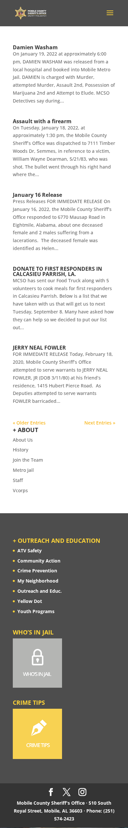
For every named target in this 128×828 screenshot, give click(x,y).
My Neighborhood (37, 581)
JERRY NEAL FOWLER (39, 347)
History (20, 450)
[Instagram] (82, 792)
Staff (18, 480)
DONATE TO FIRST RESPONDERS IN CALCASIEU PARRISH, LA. (57, 271)
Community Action (38, 561)
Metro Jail (23, 470)
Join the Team (28, 460)
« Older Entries (29, 423)
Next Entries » (99, 423)
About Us (23, 440)
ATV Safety (29, 550)
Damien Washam (35, 47)
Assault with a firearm (42, 121)
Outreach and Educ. (39, 591)
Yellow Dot (29, 601)
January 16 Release (37, 194)
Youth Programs (35, 611)
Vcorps (20, 490)
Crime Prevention (37, 570)
